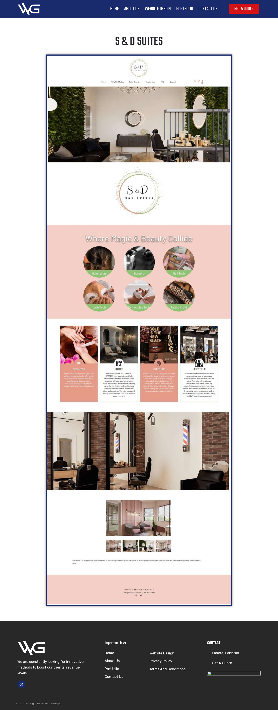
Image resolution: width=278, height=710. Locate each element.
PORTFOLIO (184, 9)
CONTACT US (208, 9)
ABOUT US (131, 9)
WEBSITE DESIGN (158, 9)
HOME (114, 9)
